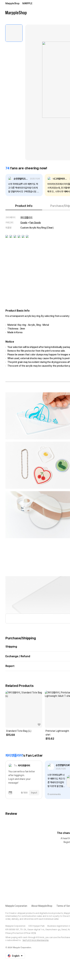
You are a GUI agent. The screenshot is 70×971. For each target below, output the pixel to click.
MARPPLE (27, 3)
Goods (23, 222)
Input (34, 792)
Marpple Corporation (16, 905)
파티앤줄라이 (26, 217)
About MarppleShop (41, 905)
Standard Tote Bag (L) (18, 730)
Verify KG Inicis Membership (35, 940)
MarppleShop (12, 3)
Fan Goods (35, 222)
